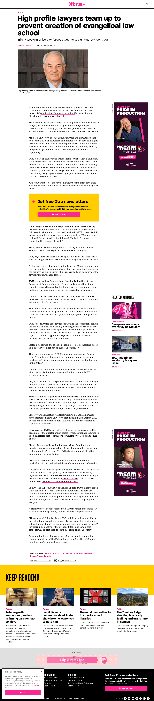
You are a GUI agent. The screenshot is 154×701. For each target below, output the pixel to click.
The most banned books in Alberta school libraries (95, 615)
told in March (72, 509)
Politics (9, 609)
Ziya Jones (118, 367)
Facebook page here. (56, 542)
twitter (129, 698)
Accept (23, 692)
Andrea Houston (26, 45)
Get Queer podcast (76, 686)
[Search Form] (147, 4)
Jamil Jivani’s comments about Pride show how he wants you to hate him (58, 617)
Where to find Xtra (76, 680)
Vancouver (89, 553)
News (54, 553)
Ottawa (79, 553)
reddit (144, 698)
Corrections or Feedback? (40, 561)
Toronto (61, 553)
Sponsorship (49, 686)
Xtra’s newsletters (76, 678)
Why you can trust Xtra (67, 561)
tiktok (140, 698)
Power (21, 12)
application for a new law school (58, 113)
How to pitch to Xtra (53, 680)
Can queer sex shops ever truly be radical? (126, 325)
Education (70, 553)
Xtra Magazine (77, 4)
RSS (148, 698)
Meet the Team (50, 678)
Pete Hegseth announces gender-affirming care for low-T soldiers (21, 617)
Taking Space (118, 321)
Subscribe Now (59, 214)
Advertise (48, 683)
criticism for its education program (60, 481)
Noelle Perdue (119, 331)
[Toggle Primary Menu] (6, 4)
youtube (133, 698)
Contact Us (49, 675)
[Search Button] (147, 4)
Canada (47, 556)
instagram (136, 698)
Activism (116, 355)
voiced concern (70, 478)
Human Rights (36, 556)
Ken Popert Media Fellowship (80, 683)
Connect (72, 675)
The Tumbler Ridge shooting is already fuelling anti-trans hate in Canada (132, 617)
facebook (125, 698)
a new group (51, 159)
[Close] (41, 671)
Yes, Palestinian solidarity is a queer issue (125, 360)
